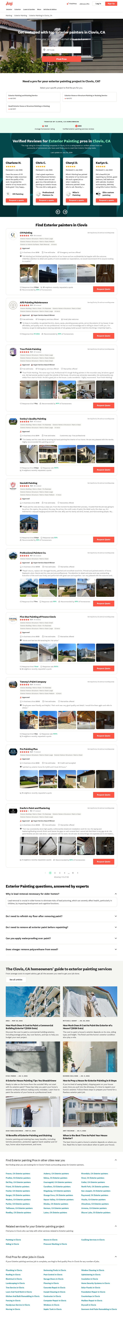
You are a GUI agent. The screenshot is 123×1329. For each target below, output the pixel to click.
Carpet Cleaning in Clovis (54, 1292)
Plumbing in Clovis (14, 1270)
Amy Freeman (68, 1131)
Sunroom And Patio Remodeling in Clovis (99, 1309)
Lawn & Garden (29, 9)
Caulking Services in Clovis (93, 1239)
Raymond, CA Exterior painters (94, 1195)
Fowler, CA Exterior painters (18, 1191)
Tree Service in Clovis (15, 1287)
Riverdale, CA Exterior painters (94, 1173)
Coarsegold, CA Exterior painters (58, 1182)
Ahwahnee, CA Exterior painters (95, 1204)
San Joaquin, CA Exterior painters (95, 1191)
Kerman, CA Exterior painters (56, 1208)
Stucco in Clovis (50, 1239)
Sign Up (111, 3)
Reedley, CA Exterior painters (18, 1212)
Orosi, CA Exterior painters (92, 1178)
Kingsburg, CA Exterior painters (57, 1191)
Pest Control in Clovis (53, 1274)
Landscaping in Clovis (15, 1283)
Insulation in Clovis (89, 1279)
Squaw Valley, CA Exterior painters (59, 1199)
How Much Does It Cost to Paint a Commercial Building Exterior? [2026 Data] (29, 1027)
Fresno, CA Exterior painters (18, 1173)
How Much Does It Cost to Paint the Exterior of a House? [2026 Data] (87, 1027)
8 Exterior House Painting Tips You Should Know (31, 1080)
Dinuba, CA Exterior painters (56, 1204)
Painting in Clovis (13, 1239)
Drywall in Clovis (88, 1305)
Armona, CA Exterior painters (94, 1208)
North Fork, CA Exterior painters (95, 1186)
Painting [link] (9, 15)
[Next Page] (77, 872)
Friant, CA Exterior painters (17, 1186)
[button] (29, 273)
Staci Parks (11, 1076)
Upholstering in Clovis (90, 1274)
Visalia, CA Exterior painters (93, 1199)
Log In (98, 3)
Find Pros (61, 59)
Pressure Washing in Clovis (55, 1244)
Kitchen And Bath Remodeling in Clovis (23, 1296)
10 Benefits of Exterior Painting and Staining (29, 1135)
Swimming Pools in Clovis (55, 1270)
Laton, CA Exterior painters (55, 1212)
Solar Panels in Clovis (90, 1287)
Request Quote (103, 289)
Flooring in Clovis (51, 1283)
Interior (9, 9)
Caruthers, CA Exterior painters (57, 1186)
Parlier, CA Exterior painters (18, 1204)
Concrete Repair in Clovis (54, 1287)
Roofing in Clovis (13, 1274)
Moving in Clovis (13, 1309)
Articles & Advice (49, 9)
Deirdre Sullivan (70, 1076)
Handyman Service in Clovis (18, 1305)
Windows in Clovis (51, 1305)
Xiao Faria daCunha (14, 1131)
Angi (8, 1021)
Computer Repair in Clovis (55, 1300)
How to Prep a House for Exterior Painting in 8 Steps (90, 1080)
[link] (8, 194)
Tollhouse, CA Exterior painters (19, 1208)
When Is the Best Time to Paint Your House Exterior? (85, 1137)
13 (73, 873)
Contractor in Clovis (52, 1296)
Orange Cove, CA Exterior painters (58, 1195)
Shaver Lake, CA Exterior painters (95, 1212)
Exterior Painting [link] (20, 15)
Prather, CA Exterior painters (18, 1178)
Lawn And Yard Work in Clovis (19, 1292)
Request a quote (16, 200)
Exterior (18, 9)
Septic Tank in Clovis (53, 1309)
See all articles (16, 979)
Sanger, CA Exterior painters (18, 1195)
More (39, 9)
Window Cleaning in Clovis (92, 1270)
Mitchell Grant (70, 1021)
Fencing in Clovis (13, 1300)
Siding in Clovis (12, 1244)
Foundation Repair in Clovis (93, 1292)
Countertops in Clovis (90, 1296)
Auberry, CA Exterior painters (56, 1173)
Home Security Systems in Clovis (95, 1283)
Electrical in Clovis (14, 1279)
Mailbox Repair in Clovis (91, 1300)
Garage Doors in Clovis (53, 1279)
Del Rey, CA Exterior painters (18, 1182)
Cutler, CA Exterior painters (93, 1182)
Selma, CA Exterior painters (55, 1178)
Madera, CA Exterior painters (18, 1199)
